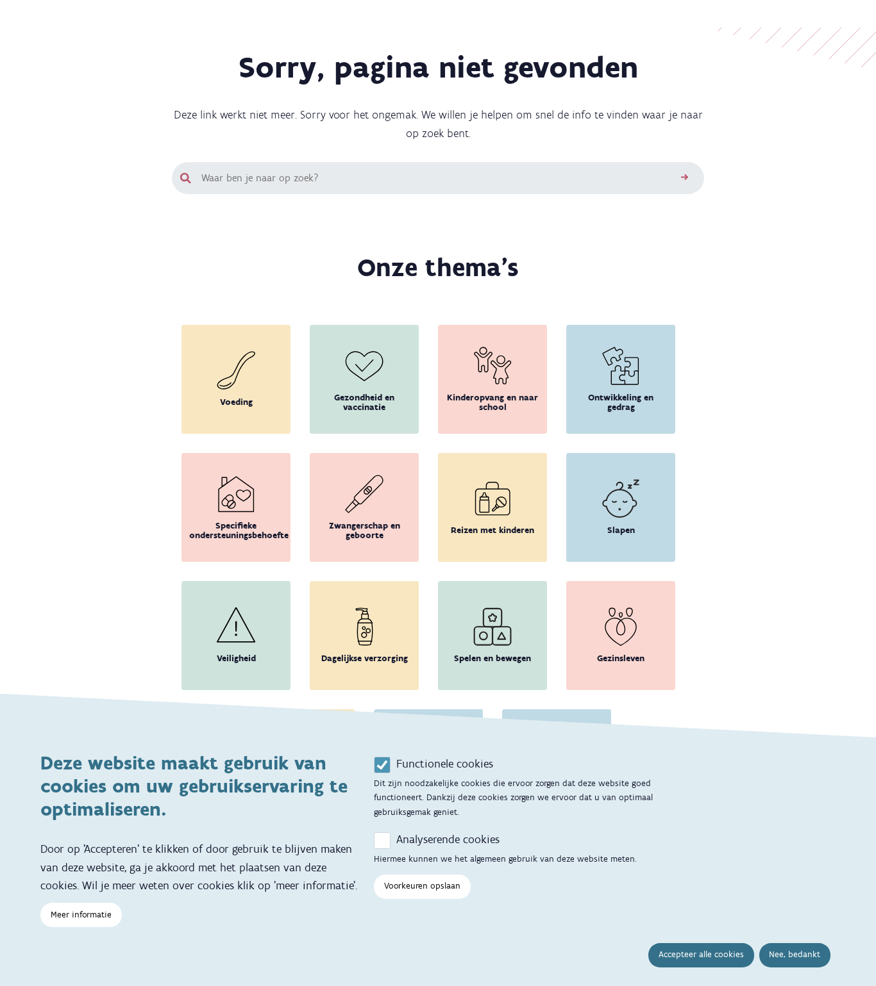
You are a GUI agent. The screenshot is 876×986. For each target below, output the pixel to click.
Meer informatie (81, 914)
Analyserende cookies (448, 839)
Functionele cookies (444, 764)
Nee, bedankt (794, 954)
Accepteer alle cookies (701, 954)
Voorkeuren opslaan (422, 885)
